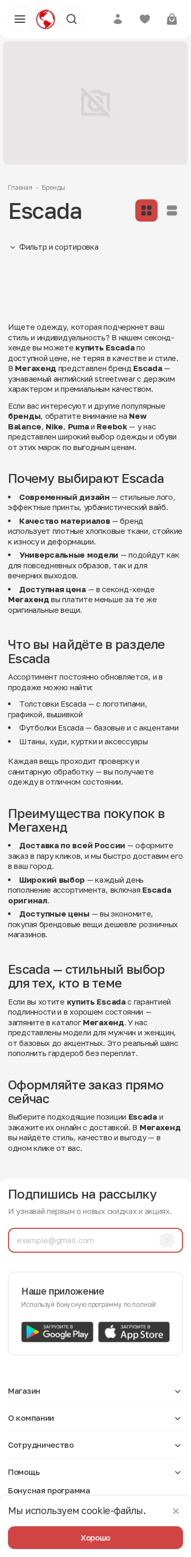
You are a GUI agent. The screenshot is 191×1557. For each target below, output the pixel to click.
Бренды (53, 187)
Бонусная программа (49, 1490)
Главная (20, 187)
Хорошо (95, 1537)
